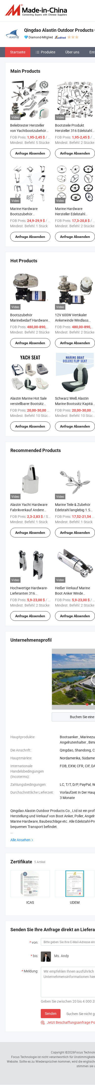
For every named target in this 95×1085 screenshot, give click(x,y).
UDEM (75, 902)
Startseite (17, 52)
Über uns (72, 52)
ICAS (30, 902)
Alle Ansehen (20, 839)
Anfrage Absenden (30, 153)
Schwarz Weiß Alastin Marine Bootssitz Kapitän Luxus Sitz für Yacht (75, 403)
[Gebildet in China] (37, 10)
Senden (50, 1013)
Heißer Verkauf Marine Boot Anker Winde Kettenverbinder (72, 593)
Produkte (48, 52)
